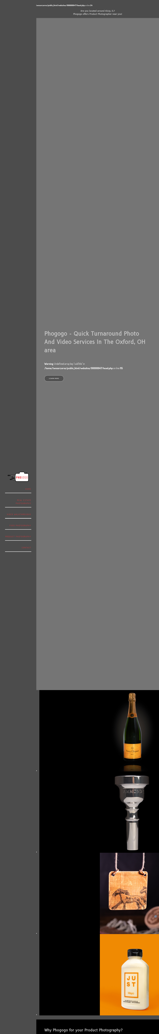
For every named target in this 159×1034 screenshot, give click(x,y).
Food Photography (20, 525)
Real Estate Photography (23, 502)
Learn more (54, 378)
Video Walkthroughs (19, 514)
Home (28, 489)
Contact (26, 547)
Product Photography (18, 536)
